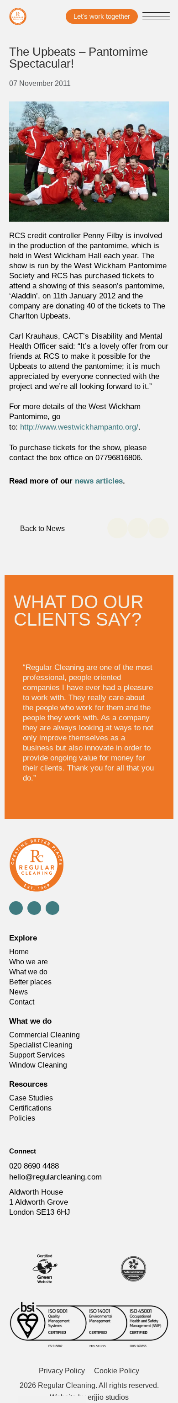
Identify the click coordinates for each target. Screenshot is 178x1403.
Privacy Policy (62, 1371)
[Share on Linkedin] (158, 528)
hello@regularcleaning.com (55, 1177)
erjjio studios (108, 1397)
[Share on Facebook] (117, 528)
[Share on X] (138, 528)
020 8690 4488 (34, 1166)
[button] (156, 17)
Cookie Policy (116, 1371)
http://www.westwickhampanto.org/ (79, 427)
